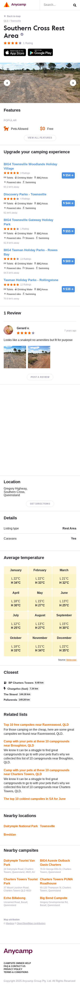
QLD (6, 21)
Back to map (13, 16)
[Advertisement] (40, 430)
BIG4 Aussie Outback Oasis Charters (55, 862)
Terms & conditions (16, 972)
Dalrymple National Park (21, 826)
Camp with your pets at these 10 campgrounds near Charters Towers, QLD (36, 772)
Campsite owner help (17, 963)
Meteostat (71, 660)
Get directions (40, 503)
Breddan (10, 834)
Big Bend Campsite (53, 898)
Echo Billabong (14, 898)
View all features (40, 137)
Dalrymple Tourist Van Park (19, 862)
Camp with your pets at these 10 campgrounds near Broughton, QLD (36, 743)
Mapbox (10, 923)
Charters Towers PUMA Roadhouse (56, 881)
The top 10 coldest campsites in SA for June (35, 798)
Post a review (40, 377)
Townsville (15, 21)
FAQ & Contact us (14, 966)
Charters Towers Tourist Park (21, 881)
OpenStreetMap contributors (31, 923)
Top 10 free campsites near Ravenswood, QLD (36, 724)
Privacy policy (13, 969)
